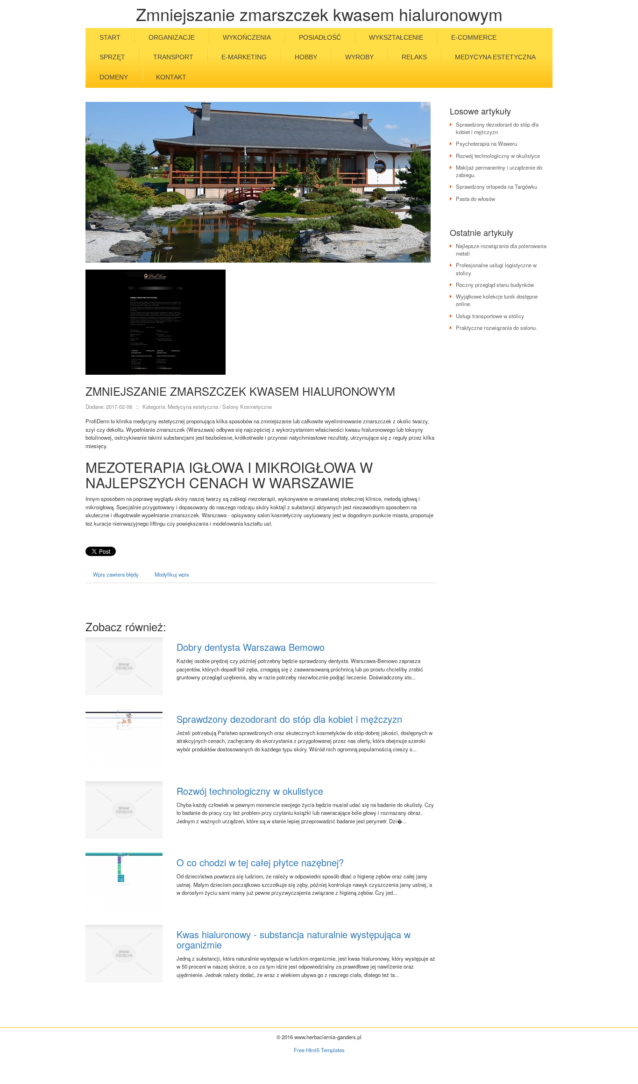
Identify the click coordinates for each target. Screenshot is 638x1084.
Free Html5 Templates (319, 1050)
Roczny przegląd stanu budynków (495, 284)
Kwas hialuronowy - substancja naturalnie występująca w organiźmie (294, 939)
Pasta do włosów (475, 198)
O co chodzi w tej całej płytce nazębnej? (260, 862)
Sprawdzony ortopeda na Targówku (496, 186)
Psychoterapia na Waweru (486, 143)
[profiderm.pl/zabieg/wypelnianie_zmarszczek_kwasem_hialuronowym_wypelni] (155, 321)
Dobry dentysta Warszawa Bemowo (251, 647)
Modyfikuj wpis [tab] (172, 574)
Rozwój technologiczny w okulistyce (250, 791)
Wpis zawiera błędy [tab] (116, 574)
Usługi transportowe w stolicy (490, 316)
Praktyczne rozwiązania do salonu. (496, 327)
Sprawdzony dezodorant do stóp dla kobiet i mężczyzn (289, 719)
